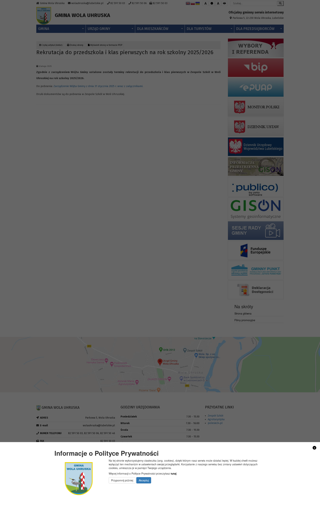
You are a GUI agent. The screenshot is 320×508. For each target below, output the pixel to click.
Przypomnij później (122, 480)
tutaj (173, 473)
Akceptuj (144, 480)
